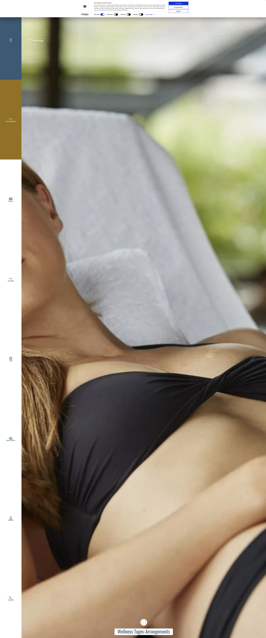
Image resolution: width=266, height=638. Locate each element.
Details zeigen (149, 14)
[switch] (116, 14)
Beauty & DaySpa (10, 440)
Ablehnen (178, 11)
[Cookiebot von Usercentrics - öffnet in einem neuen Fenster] (85, 15)
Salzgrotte (10, 520)
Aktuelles (10, 201)
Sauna (10, 361)
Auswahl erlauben (178, 7)
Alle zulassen (178, 3)
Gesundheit (11, 600)
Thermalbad (11, 281)
